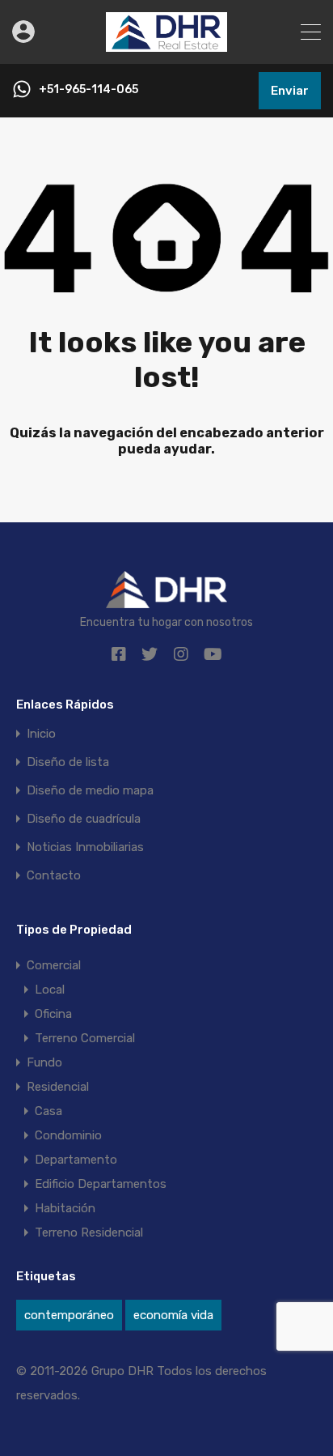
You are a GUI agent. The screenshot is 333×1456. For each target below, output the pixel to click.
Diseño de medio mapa (90, 791)
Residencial (58, 1086)
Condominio (68, 1135)
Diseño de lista (68, 762)
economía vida (173, 1315)
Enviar (290, 90)
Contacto (54, 876)
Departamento (76, 1159)
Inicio (41, 734)
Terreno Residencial (89, 1232)
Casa (48, 1111)
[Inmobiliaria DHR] (166, 44)
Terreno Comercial (85, 1038)
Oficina (53, 1014)
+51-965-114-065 (88, 89)
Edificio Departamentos (100, 1184)
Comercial (54, 965)
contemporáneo (69, 1315)
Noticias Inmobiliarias (85, 847)
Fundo (44, 1062)
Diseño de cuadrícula (84, 819)
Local (50, 989)
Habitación (65, 1208)
